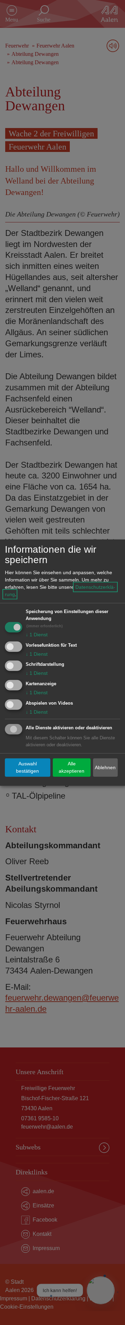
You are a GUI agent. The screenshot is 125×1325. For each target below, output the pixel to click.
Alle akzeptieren (71, 767)
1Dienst (37, 634)
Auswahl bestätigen (27, 767)
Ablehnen (105, 767)
